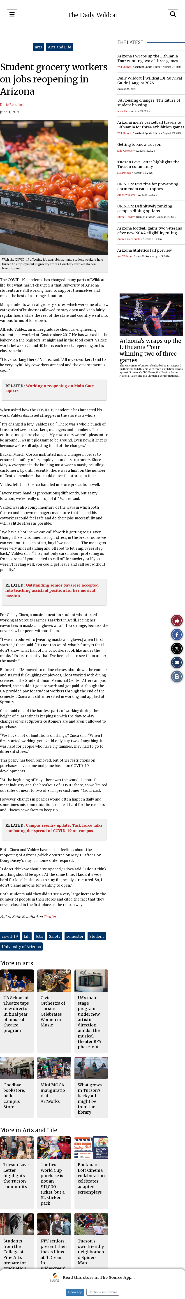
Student (96, 936)
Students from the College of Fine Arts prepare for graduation (14, 1254)
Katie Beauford (12, 104)
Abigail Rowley (126, 216)
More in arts (16, 963)
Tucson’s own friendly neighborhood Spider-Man (91, 1251)
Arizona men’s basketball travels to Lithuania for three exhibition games (151, 124)
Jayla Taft (123, 111)
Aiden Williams (126, 194)
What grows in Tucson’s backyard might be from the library (90, 1098)
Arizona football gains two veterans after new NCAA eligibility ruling (149, 230)
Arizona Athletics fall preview (144, 250)
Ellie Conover (125, 150)
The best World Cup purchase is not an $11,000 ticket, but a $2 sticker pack (53, 1184)
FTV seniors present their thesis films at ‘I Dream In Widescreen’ (54, 1254)
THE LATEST (130, 42)
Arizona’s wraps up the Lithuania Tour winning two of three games (147, 58)
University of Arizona (21, 946)
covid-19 (10, 936)
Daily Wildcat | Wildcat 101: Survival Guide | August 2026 (149, 80)
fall (27, 936)
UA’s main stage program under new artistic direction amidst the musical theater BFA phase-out (89, 1022)
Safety (54, 936)
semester (74, 936)
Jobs (39, 936)
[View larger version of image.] (54, 187)
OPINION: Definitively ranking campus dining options (144, 208)
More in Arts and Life (28, 1130)
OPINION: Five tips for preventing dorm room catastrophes (147, 186)
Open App (75, 1292)
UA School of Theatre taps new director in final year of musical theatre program (16, 1014)
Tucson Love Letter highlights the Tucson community (148, 164)
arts (38, 47)
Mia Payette (124, 172)
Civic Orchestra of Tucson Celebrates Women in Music (53, 1011)
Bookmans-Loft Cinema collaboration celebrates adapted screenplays (91, 1178)
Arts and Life (59, 47)
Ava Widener (125, 256)
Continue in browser (102, 1292)
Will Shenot (124, 66)
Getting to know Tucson (139, 144)
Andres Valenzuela (128, 239)
